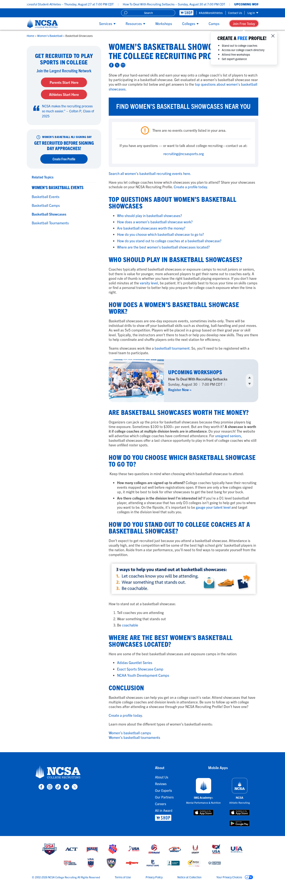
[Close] (272, 35)
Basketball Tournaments (50, 223)
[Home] (42, 23)
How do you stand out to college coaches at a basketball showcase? (169, 241)
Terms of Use (123, 877)
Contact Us (235, 13)
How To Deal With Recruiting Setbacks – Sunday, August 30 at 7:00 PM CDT (155, 4)
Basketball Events (45, 196)
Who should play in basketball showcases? (150, 215)
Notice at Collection (189, 877)
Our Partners (164, 797)
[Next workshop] (249, 384)
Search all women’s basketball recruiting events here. (150, 173)
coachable (130, 625)
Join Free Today (244, 23)
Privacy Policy (154, 877)
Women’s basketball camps (130, 733)
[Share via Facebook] (111, 65)
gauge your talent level (213, 507)
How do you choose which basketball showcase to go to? (161, 234)
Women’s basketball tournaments (134, 737)
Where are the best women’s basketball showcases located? (164, 247)
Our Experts (163, 790)
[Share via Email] (122, 65)
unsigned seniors (228, 435)
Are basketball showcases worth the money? (151, 228)
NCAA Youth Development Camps (143, 675)
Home (31, 36)
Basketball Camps (46, 205)
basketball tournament (172, 348)
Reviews (160, 784)
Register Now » (180, 389)
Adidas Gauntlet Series (134, 662)
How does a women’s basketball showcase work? (155, 222)
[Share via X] (117, 65)
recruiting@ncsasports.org (183, 153)
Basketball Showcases (49, 214)
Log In (251, 13)
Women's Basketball (50, 36)
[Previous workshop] (249, 377)
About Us (161, 777)
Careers (160, 804)
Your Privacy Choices (229, 877)
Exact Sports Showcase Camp (140, 669)
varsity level (149, 283)
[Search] (125, 13)
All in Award (163, 810)
